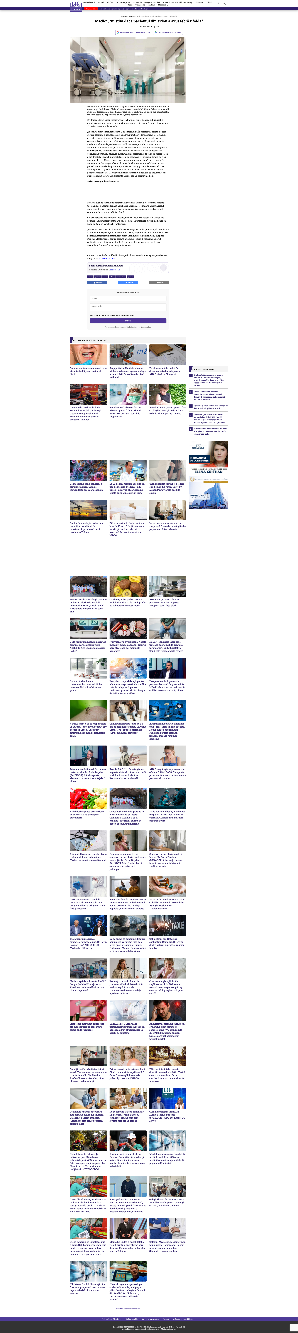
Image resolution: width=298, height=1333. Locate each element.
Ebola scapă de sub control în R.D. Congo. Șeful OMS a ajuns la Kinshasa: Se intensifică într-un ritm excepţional (88, 986)
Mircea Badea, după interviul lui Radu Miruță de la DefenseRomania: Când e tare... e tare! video (210, 431)
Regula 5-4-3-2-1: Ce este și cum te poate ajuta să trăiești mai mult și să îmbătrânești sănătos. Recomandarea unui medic (128, 774)
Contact (166, 1319)
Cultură (209, 2)
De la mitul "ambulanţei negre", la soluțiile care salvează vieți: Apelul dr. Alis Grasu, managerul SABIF (88, 646)
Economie (137, 2)
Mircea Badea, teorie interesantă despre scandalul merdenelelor (124, 9)
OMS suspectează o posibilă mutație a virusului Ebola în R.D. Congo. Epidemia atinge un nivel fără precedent (87, 904)
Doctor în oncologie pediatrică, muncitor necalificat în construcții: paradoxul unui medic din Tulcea (86, 528)
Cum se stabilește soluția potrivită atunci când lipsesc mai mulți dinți (88, 371)
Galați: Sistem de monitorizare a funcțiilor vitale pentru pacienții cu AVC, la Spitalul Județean (166, 1202)
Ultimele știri (89, 2)
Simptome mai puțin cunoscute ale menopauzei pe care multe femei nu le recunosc (87, 1026)
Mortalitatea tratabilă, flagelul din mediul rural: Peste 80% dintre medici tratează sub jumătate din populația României (167, 1158)
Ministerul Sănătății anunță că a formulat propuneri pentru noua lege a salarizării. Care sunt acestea (87, 1289)
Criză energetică (123, 2)
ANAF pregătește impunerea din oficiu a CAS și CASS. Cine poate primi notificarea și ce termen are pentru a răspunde (167, 774)
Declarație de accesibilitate (183, 1319)
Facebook (99, 282)
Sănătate (199, 2)
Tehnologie (140, 5)
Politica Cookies (132, 1319)
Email (161, 282)
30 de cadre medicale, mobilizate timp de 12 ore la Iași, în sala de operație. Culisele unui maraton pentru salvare (167, 816)
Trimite (128, 321)
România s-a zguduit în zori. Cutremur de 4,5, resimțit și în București (211, 406)
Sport (130, 5)
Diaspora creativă (152, 2)
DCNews (76, 6)
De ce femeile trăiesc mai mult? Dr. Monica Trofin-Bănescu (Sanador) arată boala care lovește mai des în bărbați (127, 1116)
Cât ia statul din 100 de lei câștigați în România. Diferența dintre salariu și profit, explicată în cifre (167, 943)
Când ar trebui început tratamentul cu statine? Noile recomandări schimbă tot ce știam (86, 686)
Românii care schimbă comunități (177, 2)
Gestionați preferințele (150, 1319)
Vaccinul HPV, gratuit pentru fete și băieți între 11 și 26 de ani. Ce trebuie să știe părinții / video (167, 410)
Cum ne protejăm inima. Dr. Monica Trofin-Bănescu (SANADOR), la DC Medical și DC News (167, 1116)
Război (110, 2)
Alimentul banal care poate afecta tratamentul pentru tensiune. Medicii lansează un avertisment (88, 857)
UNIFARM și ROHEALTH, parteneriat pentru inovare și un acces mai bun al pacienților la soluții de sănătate (127, 1028)
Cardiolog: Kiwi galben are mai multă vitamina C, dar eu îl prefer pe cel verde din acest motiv (128, 602)
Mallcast (151, 5)
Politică (101, 2)
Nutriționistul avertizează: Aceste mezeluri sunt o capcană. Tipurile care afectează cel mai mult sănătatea (128, 646)
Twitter (130, 282)
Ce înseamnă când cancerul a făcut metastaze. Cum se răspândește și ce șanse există (86, 486)
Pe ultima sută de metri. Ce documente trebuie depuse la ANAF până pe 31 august (165, 371)
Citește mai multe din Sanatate (128, 1308)
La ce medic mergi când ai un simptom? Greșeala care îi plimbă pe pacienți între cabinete (167, 526)
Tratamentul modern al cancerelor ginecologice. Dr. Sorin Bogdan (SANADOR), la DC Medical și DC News (88, 943)
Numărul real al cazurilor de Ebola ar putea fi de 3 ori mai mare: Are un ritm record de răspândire (125, 412)
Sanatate (132, 16)
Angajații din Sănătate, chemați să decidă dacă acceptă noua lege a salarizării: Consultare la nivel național (128, 373)
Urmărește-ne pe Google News (169, 32)
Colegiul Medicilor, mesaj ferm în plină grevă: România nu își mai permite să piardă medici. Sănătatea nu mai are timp (167, 1246)
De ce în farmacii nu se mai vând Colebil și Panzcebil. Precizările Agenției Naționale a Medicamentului (167, 904)
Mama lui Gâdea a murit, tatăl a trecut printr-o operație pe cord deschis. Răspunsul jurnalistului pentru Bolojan (127, 1246)
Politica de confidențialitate (112, 1319)
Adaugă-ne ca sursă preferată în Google (135, 32)
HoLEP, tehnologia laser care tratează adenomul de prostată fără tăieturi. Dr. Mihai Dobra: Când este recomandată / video (166, 646)
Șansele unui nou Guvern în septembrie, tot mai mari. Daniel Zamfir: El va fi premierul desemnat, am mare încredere (209, 395)
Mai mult (163, 5)
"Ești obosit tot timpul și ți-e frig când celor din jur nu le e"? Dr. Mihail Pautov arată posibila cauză (166, 488)
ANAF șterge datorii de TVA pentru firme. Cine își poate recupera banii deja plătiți (164, 602)
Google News (114, 270)
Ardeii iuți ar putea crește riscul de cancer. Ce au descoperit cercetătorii (87, 814)
